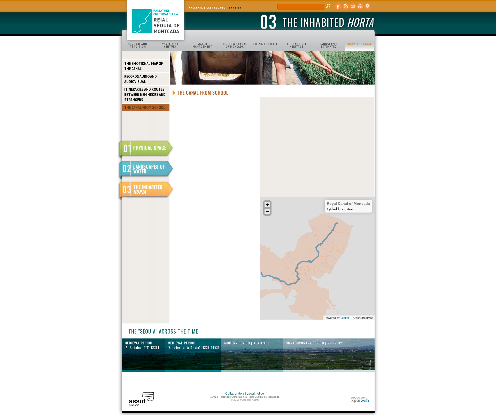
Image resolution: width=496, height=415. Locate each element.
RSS (346, 6)
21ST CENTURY (170, 45)
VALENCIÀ (196, 7)
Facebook (338, 6)
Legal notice (255, 393)
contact (353, 6)
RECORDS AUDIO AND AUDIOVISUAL (140, 79)
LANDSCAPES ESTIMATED (329, 45)
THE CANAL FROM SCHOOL (144, 107)
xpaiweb (360, 399)
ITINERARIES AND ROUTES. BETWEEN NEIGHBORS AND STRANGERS (145, 94)
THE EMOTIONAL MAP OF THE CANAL (143, 66)
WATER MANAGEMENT (202, 45)
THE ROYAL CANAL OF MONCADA (234, 45)
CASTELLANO (216, 7)
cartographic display (367, 6)
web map (360, 6)
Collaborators (234, 393)
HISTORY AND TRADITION (137, 45)
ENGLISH (235, 7)
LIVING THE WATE (265, 44)
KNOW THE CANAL (359, 44)
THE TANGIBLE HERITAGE (296, 45)
